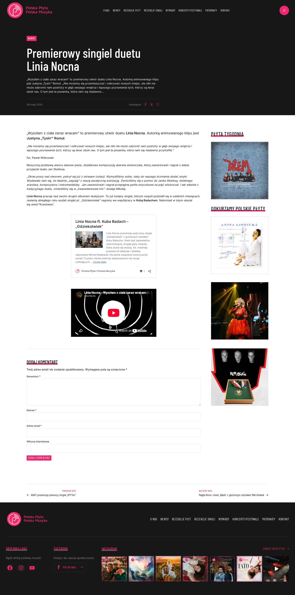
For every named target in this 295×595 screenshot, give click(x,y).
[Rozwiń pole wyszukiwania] (284, 10)
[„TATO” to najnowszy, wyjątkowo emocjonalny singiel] (249, 568)
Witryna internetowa (38, 441)
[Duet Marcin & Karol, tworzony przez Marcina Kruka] (222, 568)
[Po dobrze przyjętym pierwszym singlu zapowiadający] (114, 568)
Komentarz (33, 376)
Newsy (31, 38)
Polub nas (69, 567)
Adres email (34, 425)
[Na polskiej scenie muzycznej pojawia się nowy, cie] (195, 568)
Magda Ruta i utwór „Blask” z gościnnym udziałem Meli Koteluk (231, 495)
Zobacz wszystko (274, 548)
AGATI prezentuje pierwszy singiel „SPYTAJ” (53, 495)
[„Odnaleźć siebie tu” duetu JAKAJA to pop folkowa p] (168, 568)
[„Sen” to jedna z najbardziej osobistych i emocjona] (141, 568)
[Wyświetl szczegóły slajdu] (239, 311)
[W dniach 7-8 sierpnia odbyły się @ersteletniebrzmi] (276, 568)
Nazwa (31, 410)
